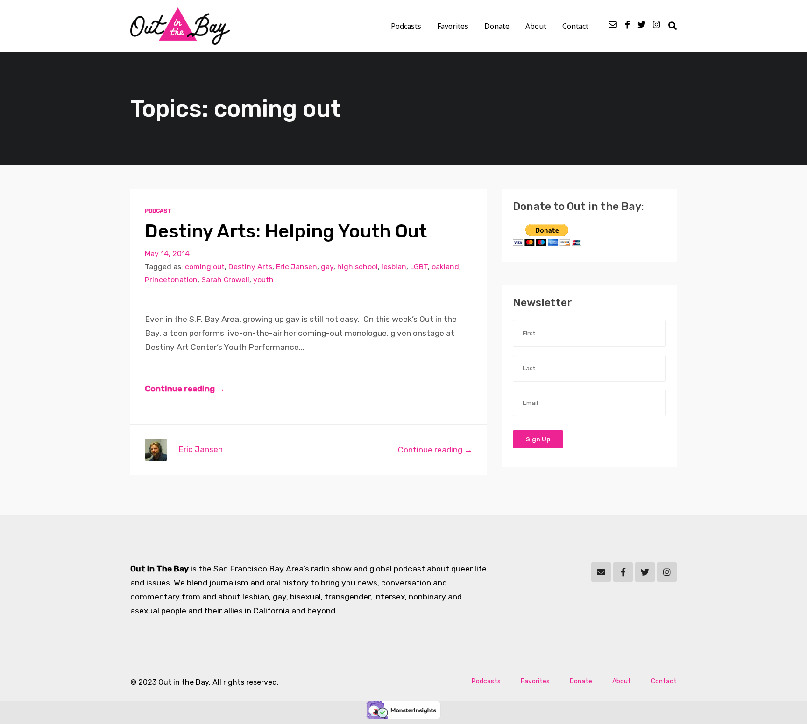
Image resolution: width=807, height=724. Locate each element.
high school (357, 266)
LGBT (419, 266)
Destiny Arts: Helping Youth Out (286, 231)
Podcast (158, 211)
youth (263, 279)
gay (327, 266)
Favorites (452, 26)
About (535, 26)
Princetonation (171, 279)
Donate (497, 26)
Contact (575, 26)
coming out (205, 266)
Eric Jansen (296, 266)
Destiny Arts (250, 266)
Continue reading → (185, 388)
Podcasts (406, 26)
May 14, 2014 (167, 253)
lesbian (394, 266)
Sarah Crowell (225, 279)
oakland (445, 266)
